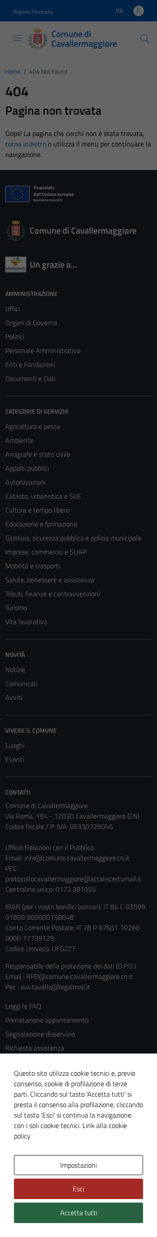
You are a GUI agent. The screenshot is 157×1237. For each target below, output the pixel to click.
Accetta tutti (78, 1212)
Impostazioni (78, 1165)
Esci (78, 1188)
